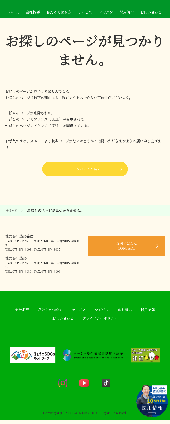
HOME (11, 210)
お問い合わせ (151, 12)
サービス (85, 12)
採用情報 (127, 12)
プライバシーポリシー (100, 318)
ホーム (13, 12)
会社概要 (33, 12)
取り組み (125, 309)
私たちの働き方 (58, 12)
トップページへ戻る (85, 169)
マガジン (106, 12)
